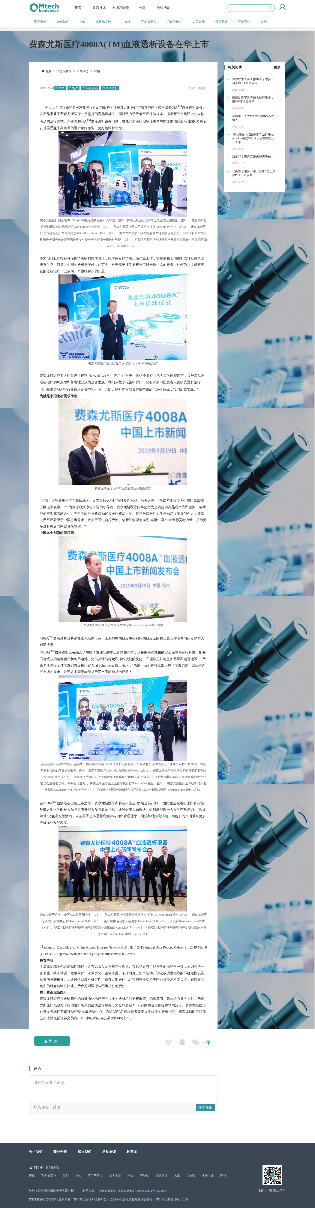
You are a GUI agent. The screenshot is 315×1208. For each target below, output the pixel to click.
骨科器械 (221, 21)
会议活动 (163, 8)
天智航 (144, 1175)
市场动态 (83, 71)
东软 (78, 1175)
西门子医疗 (95, 1175)
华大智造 (115, 1175)
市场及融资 (120, 8)
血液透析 (112, 88)
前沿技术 (99, 8)
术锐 (177, 1175)
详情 (97, 71)
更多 (277, 67)
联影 (66, 1175)
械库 (61, 88)
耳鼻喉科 (244, 21)
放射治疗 (63, 21)
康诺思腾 (161, 1175)
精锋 (131, 1175)
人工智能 (199, 21)
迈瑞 (32, 1175)
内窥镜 (126, 21)
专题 (142, 8)
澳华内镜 (208, 1175)
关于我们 (36, 1151)
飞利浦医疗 (48, 1175)
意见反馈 (109, 1151)
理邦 (223, 1175)
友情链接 (52, 1167)
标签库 (132, 1151)
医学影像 (40, 21)
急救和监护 (103, 21)
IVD (82, 21)
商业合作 (60, 1151)
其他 (264, 21)
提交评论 (205, 1107)
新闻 (77, 8)
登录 (37, 1107)
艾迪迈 (190, 1175)
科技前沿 (92, 88)
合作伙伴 (36, 1167)
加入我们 (85, 1151)
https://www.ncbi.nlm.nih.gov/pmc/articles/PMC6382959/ (96, 954)
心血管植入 (174, 21)
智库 (75, 88)
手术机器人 (148, 21)
